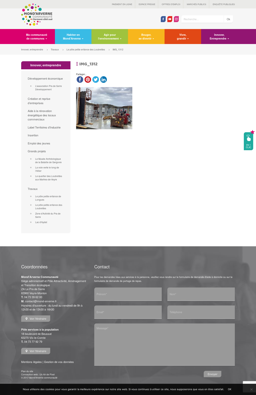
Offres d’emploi (171, 4)
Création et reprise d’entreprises (39, 101)
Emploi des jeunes (39, 143)
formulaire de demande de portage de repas (117, 281)
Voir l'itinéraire (38, 318)
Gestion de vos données (59, 362)
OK (229, 389)
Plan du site (27, 371)
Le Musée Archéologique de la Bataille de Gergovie (48, 160)
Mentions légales (31, 362)
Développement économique (45, 78)
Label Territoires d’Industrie (44, 127)
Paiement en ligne (122, 4)
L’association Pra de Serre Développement (48, 87)
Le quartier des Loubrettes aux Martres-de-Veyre (48, 177)
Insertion (33, 135)
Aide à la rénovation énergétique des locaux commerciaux (42, 115)
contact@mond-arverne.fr (41, 301)
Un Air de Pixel (47, 374)
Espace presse (147, 4)
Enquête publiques (224, 4)
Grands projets (37, 151)
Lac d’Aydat (41, 222)
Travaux (33, 189)
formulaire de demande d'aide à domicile (200, 277)
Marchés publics (196, 4)
